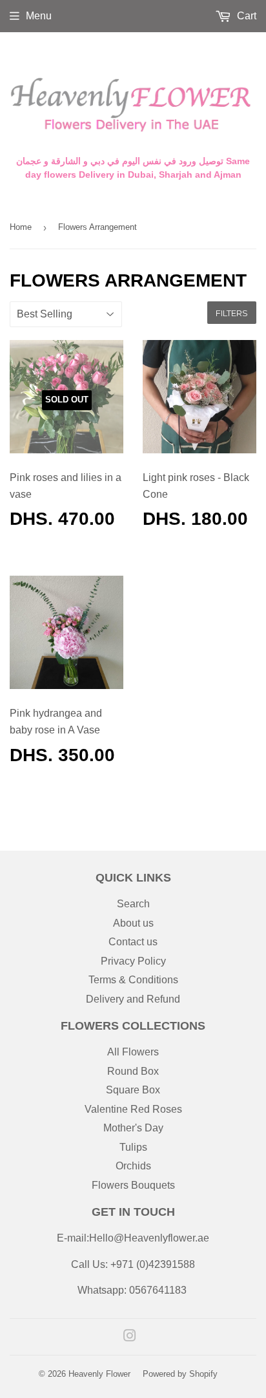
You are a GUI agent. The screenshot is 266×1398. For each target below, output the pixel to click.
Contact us (133, 941)
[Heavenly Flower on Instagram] (129, 1337)
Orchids (133, 1165)
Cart (245, 15)
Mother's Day (133, 1127)
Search (133, 903)
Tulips (133, 1147)
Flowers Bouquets (133, 1185)
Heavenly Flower (99, 1374)
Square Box (133, 1089)
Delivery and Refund (133, 999)
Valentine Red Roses (133, 1109)
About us (133, 923)
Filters (232, 313)
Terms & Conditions (133, 979)
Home (21, 227)
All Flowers (133, 1051)
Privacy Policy (133, 961)
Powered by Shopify (180, 1374)
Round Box (133, 1071)
